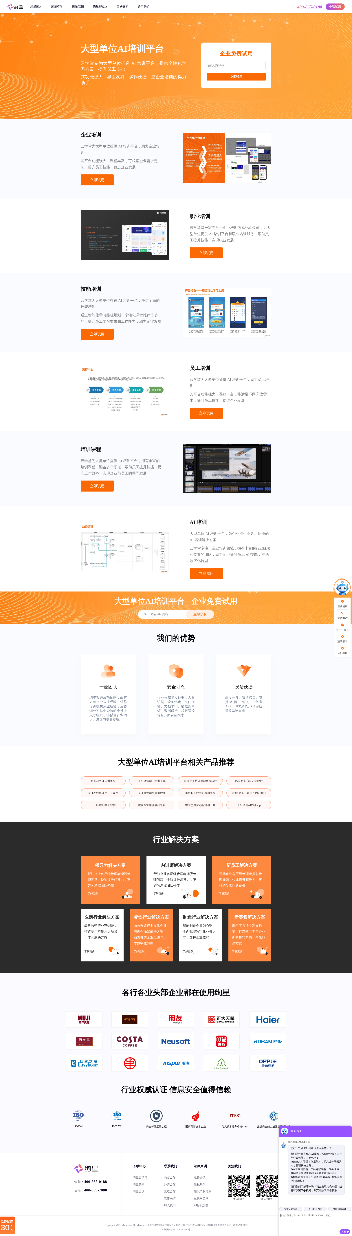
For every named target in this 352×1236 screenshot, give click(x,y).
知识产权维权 (202, 1191)
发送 (343, 1231)
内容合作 (170, 1177)
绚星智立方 (100, 6)
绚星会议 (138, 1191)
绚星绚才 (36, 6)
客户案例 (123, 6)
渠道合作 (170, 1191)
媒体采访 (170, 1198)
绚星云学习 (140, 1177)
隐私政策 (200, 1184)
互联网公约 (201, 1198)
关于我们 (143, 6)
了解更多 (93, 893)
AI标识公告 (201, 1205)
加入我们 (170, 1205)
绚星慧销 (78, 6)
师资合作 (170, 1184)
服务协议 (200, 1177)
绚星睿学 (57, 6)
